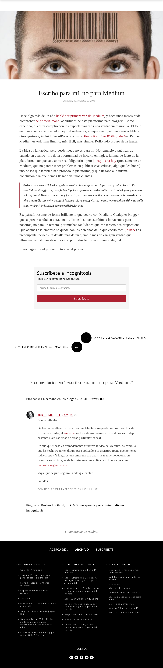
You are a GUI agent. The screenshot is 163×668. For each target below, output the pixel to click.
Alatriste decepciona (119, 588)
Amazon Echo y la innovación (124, 608)
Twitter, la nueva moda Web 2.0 (125, 592)
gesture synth (71, 588)
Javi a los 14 (27, 598)
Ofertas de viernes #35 (121, 604)
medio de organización (52, 465)
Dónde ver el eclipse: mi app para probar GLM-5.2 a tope (38, 633)
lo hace (131, 230)
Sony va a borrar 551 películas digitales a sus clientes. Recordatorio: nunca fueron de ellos (36, 623)
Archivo (82, 549)
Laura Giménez (72, 570)
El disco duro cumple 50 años (124, 612)
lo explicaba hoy (104, 161)
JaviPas (68, 624)
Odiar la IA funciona (31, 570)
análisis (69, 433)
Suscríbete (81, 298)
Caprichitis (115, 584)
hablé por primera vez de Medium (80, 116)
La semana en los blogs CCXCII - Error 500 (72, 399)
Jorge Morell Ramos (55, 415)
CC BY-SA (82, 648)
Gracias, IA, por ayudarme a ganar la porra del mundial (35, 576)
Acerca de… (59, 549)
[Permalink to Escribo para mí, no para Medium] (81, 46)
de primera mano (47, 121)
